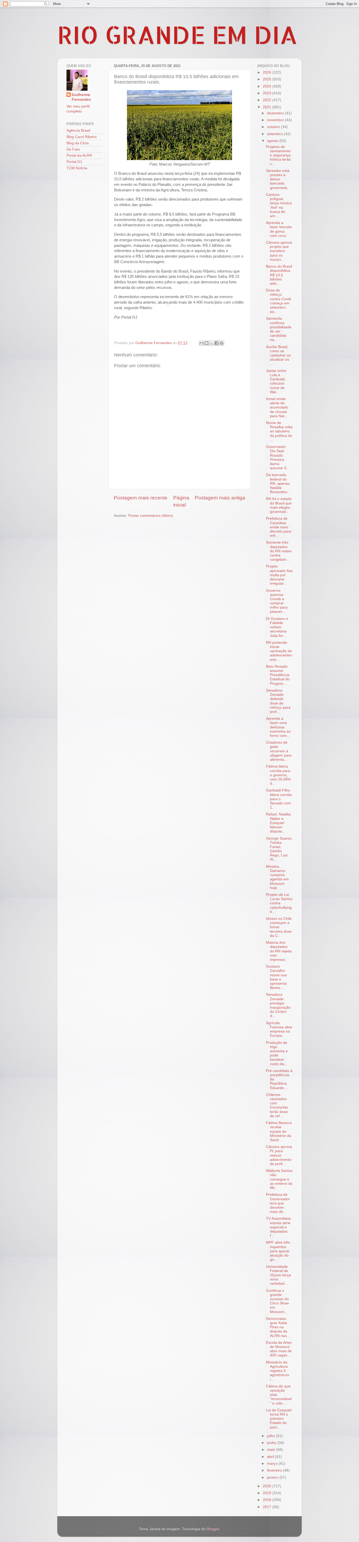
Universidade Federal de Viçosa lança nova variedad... (278, 1275)
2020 (267, 1486)
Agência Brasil (78, 130)
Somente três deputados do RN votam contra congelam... (279, 550)
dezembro (276, 113)
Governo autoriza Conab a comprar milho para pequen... (277, 601)
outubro (274, 127)
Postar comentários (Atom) (150, 516)
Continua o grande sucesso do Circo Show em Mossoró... (277, 1301)
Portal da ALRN (79, 155)
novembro (276, 120)
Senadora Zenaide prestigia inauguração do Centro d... (278, 1005)
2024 (267, 86)
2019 (267, 1493)
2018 (267, 1500)
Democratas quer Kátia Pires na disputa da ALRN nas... (278, 1327)
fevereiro (275, 1470)
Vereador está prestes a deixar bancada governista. (277, 179)
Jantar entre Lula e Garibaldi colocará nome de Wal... (276, 381)
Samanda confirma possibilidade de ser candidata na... (278, 329)
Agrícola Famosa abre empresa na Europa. (279, 1029)
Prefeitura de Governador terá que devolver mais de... (278, 1203)
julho (271, 1436)
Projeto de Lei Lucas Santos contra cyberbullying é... (279, 903)
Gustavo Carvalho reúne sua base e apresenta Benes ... (276, 977)
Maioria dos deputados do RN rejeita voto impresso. (279, 951)
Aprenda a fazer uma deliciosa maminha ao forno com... (278, 727)
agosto (273, 141)
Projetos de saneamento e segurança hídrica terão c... (278, 155)
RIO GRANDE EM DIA (177, 34)
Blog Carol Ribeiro (81, 137)
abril (271, 1457)
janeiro (273, 1477)
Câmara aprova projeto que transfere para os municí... (279, 251)
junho (272, 1443)
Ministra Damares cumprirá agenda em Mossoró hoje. (277, 877)
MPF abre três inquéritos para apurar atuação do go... (278, 1251)
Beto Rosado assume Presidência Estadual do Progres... (278, 675)
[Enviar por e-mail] (201, 343)
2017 (267, 1507)
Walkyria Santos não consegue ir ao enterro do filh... (279, 1179)
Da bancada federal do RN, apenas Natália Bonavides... (278, 483)
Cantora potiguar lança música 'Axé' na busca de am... (279, 205)
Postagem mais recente (140, 498)
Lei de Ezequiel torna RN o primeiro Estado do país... (278, 1418)
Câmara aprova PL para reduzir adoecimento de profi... (279, 1155)
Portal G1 (74, 162)
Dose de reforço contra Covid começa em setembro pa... (278, 301)
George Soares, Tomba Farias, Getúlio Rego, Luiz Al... (279, 849)
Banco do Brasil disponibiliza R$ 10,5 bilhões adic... (279, 274)
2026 (267, 72)
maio (271, 1450)
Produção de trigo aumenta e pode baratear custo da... (277, 1053)
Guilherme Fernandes (81, 97)
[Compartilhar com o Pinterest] (221, 343)
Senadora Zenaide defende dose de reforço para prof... (278, 701)
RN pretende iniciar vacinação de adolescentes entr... (279, 651)
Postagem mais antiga (220, 498)
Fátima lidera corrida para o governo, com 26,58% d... (278, 774)
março (273, 1464)
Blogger (213, 1529)
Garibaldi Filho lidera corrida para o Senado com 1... (279, 798)
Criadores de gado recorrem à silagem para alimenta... (278, 751)
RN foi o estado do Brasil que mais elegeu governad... (279, 505)
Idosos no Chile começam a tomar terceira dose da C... (279, 927)
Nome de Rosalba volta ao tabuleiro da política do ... (279, 431)
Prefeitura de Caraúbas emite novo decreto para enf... (278, 527)
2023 (267, 93)
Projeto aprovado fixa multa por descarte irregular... (279, 574)
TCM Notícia (76, 168)
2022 (267, 100)
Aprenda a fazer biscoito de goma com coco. (279, 229)
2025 (267, 79)
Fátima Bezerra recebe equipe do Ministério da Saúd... (279, 1131)
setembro (275, 134)
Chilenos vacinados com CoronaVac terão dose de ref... (277, 1105)
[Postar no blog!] (206, 343)
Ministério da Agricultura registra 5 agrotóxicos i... (277, 1370)
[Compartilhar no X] (211, 343)
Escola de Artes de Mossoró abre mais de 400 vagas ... (279, 1349)
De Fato (73, 149)
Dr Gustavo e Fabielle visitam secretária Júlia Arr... (277, 627)
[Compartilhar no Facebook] (216, 343)
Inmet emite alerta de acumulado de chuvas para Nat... (277, 407)
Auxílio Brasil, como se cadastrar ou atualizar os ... (278, 355)
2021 (267, 107)
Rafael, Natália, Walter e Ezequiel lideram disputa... (278, 822)
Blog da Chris (77, 143)
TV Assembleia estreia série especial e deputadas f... (278, 1227)
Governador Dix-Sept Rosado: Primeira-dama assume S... (278, 457)
